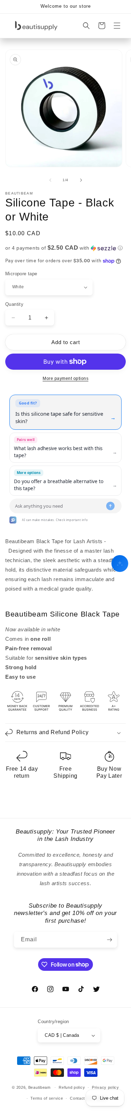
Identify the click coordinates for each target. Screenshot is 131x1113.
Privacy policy (105, 1087)
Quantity (14, 304)
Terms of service (46, 1098)
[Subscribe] (109, 940)
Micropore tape (21, 273)
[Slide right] (81, 180)
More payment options (65, 378)
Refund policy (72, 1087)
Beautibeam (39, 1087)
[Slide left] (50, 180)
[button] (117, 25)
